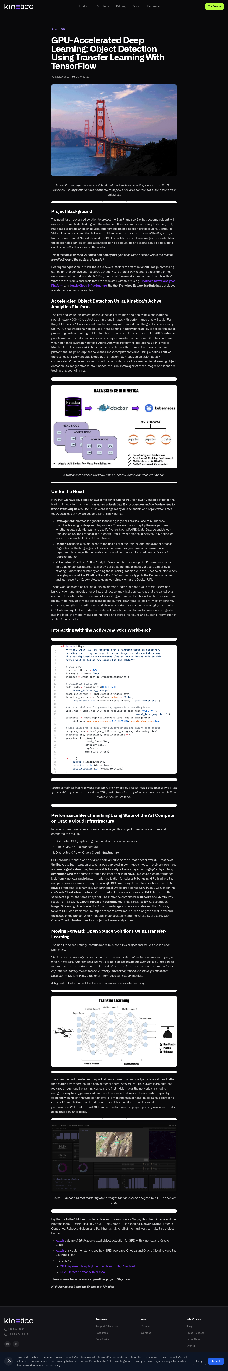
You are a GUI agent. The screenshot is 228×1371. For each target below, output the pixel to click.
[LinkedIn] (7, 1344)
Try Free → (214, 6)
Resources (154, 6)
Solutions (102, 6)
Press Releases (195, 1333)
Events (191, 1346)
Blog (189, 1326)
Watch (60, 1240)
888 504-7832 (16, 1329)
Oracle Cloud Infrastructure (88, 285)
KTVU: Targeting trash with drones (82, 1272)
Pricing (121, 6)
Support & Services (106, 1326)
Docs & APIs (102, 1339)
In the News (193, 1339)
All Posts (60, 29)
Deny (199, 1361)
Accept (216, 1361)
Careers (145, 1326)
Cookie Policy (53, 1365)
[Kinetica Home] (19, 6)
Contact (146, 1333)
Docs (136, 6)
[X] (16, 1344)
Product (84, 6)
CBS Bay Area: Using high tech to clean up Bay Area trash (98, 1266)
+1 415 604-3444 (18, 1334)
